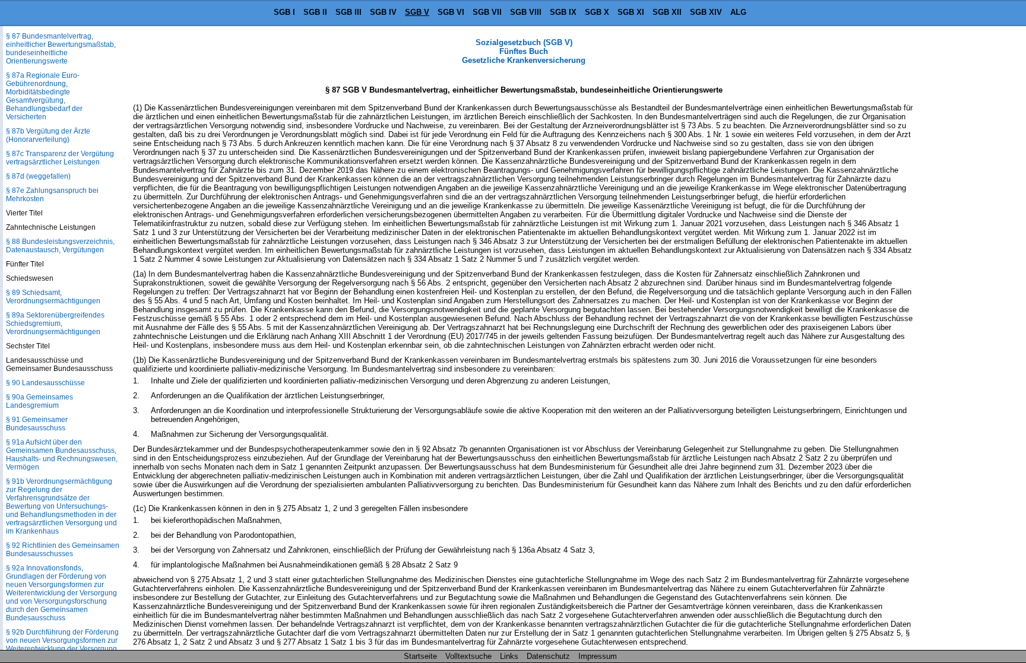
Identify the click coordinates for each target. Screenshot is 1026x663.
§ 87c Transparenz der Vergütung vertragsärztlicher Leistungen (60, 158)
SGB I (284, 12)
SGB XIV (706, 12)
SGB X (597, 12)
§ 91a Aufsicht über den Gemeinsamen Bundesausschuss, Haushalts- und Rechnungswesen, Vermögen (62, 454)
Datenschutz (548, 656)
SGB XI (631, 12)
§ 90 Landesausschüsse (45, 383)
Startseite (420, 656)
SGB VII (487, 12)
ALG (738, 12)
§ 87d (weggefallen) (38, 176)
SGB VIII (526, 12)
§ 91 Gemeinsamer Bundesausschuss (37, 423)
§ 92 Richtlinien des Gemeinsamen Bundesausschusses (62, 549)
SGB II (315, 12)
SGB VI (451, 12)
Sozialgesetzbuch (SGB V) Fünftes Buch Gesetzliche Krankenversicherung (523, 51)
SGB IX (563, 12)
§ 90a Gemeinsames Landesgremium (39, 401)
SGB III (348, 12)
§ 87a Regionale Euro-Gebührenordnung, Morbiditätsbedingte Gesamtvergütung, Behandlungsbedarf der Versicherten (44, 96)
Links (509, 656)
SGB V (417, 12)
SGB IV (383, 12)
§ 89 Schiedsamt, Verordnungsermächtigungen (53, 296)
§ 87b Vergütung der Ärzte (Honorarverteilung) (48, 135)
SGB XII (667, 12)
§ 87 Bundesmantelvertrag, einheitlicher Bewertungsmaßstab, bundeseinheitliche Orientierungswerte (61, 48)
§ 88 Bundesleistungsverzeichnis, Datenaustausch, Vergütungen (60, 245)
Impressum (597, 656)
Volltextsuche (468, 656)
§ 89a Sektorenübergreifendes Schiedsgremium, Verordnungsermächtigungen (55, 323)
